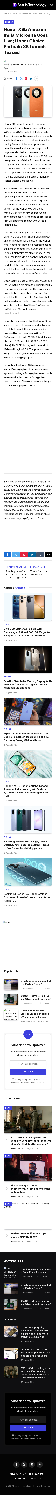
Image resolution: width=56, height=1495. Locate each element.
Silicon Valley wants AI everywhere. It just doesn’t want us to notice (30, 1189)
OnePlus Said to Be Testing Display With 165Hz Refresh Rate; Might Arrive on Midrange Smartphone (28, 684)
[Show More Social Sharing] (36, 78)
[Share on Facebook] (16, 78)
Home (6, 14)
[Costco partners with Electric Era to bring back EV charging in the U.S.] (11, 1014)
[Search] (51, 4)
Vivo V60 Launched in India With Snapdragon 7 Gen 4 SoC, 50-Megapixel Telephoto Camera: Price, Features (27, 632)
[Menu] (5, 4)
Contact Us (35, 1478)
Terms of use (36, 1474)
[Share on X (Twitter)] (21, 78)
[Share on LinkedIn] (31, 78)
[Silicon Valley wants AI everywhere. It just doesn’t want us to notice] (28, 1167)
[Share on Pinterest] (26, 78)
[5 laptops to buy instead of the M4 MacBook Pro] (11, 984)
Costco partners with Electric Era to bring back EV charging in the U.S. (35, 1013)
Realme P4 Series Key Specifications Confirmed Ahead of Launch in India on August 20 (27, 897)
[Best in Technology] (29, 5)
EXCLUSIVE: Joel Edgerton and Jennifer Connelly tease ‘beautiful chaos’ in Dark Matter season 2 (31, 1141)
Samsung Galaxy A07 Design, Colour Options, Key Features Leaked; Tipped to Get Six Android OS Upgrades (26, 845)
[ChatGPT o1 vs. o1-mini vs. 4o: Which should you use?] (11, 999)
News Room (18, 64)
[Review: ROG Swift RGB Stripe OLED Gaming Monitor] (28, 1215)
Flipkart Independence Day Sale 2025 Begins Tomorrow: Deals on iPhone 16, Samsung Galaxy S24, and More (26, 737)
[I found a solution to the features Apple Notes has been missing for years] (11, 1353)
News (8, 1108)
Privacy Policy (27, 1083)
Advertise (20, 1478)
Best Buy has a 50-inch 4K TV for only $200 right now (16, 574)
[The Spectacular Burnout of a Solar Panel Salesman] (11, 1272)
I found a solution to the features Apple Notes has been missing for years (35, 1352)
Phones (9, 22)
